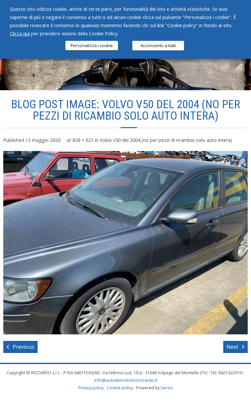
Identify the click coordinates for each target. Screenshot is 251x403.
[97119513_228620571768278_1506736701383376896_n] (125, 242)
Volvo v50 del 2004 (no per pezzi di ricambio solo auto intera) (166, 140)
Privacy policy (91, 388)
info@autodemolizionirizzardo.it (125, 380)
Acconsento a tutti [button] (158, 45)
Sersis (166, 388)
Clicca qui (20, 33)
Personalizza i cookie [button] (92, 45)
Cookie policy (120, 388)
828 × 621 (83, 140)
